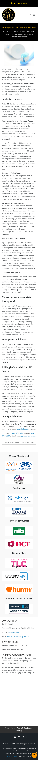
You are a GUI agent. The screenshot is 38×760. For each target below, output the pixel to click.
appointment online (28, 436)
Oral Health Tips (17, 34)
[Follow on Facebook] (11, 737)
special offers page (24, 429)
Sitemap (19, 730)
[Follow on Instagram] (19, 737)
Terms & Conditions (24, 728)
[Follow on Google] (15, 737)
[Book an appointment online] (34, 755)
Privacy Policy (10, 728)
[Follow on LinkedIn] (27, 737)
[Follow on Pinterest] (23, 737)
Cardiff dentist (17, 433)
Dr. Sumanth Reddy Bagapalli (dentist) (18, 31)
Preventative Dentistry (19, 37)
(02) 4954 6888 (20, 3)
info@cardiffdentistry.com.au (18, 636)
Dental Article (28, 34)
